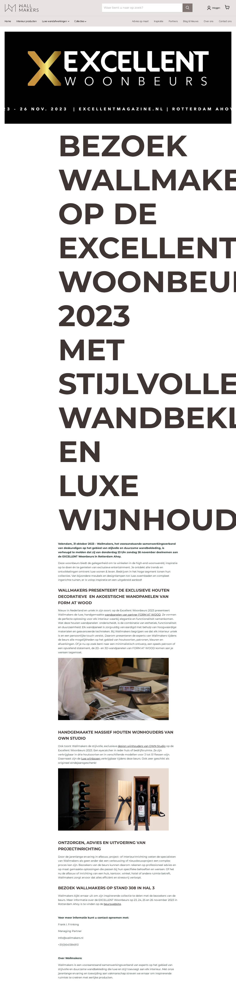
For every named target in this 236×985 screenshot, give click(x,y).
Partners (173, 21)
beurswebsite (112, 904)
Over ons (208, 21)
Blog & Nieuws (190, 21)
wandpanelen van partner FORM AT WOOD (133, 614)
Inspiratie (158, 21)
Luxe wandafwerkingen (54, 21)
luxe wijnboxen (91, 758)
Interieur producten (26, 21)
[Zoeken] (187, 7)
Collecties (79, 21)
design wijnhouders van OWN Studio (142, 746)
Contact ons (225, 21)
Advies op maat (140, 21)
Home (8, 21)
